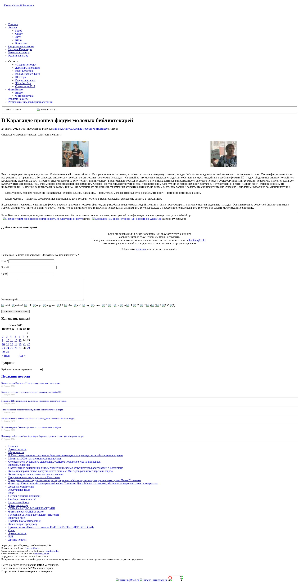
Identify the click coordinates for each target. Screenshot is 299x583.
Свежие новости (83, 128)
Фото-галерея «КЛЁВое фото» (26, 511)
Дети (18, 36)
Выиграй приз (16, 517)
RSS (10, 536)
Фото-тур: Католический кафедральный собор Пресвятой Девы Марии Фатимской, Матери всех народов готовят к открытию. (83, 483)
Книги (57, 128)
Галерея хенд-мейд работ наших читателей (33, 514)
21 (24, 344)
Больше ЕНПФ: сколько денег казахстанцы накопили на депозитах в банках (33, 401)
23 (3, 348)
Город (18, 30)
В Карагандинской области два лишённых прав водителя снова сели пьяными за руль (38, 418)
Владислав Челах (25, 80)
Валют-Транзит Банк (27, 73)
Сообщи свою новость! (22, 499)
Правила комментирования (24, 520)
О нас (11, 530)
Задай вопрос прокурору (22, 524)
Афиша (12, 27)
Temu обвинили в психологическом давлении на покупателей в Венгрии (32, 410)
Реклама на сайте (18, 98)
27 (20, 348)
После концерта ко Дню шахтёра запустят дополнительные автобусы (31, 427)
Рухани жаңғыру (18, 55)
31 (7, 351)
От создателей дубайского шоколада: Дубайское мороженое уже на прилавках (54, 461)
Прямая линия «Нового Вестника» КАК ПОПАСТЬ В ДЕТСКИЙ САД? (51, 527)
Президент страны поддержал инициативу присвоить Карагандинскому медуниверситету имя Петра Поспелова (74, 480)
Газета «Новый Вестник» (19, 5)
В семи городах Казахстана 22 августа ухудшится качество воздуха (30, 383)
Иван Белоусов (24, 70)
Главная (13, 24)
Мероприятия (16, 452)
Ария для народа (18, 505)
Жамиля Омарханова (27, 67)
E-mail (5, 267)
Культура (67, 128)
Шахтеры (20, 77)
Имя (3, 261)
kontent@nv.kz (197, 240)
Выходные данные (19, 464)
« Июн (6, 355)
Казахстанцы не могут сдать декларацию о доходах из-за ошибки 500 (31, 392)
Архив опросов (17, 449)
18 (11, 344)
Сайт (4, 273)
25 (11, 348)
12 (16, 340)
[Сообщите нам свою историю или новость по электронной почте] (43, 218)
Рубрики (6, 369)
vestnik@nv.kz (51, 551)
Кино (18, 39)
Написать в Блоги (18, 502)
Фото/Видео (15, 89)
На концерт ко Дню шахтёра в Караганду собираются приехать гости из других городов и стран (42, 436)
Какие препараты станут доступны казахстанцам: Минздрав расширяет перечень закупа (60, 471)
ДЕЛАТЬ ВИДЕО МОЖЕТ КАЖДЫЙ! (31, 508)
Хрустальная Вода (19, 489)
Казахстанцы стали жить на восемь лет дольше (36, 474)
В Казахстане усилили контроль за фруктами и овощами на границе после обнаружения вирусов (65, 455)
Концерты (21, 43)
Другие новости (17, 539)
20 (20, 344)
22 (28, 344)
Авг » (22, 355)
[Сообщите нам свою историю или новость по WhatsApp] (126, 218)
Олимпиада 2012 (25, 86)
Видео (19, 92)
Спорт (19, 33)
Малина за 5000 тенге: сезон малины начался (34, 458)
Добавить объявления (21, 486)
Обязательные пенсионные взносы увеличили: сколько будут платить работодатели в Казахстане (65, 467)
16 (3, 344)
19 (16, 344)
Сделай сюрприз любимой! (24, 495)
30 (3, 351)
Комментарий (9, 299)
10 (7, 340)
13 (20, 340)
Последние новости (15, 376)
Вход (11, 492)
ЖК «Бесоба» (23, 83)
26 (16, 348)
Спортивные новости (21, 46)
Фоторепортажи (24, 95)
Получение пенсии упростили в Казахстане (34, 477)
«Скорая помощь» (25, 64)
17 (7, 344)
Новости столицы (18, 52)
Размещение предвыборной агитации (30, 101)
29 (28, 348)
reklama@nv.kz (41, 553)
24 (7, 348)
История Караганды (20, 49)
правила (141, 249)
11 (11, 340)
